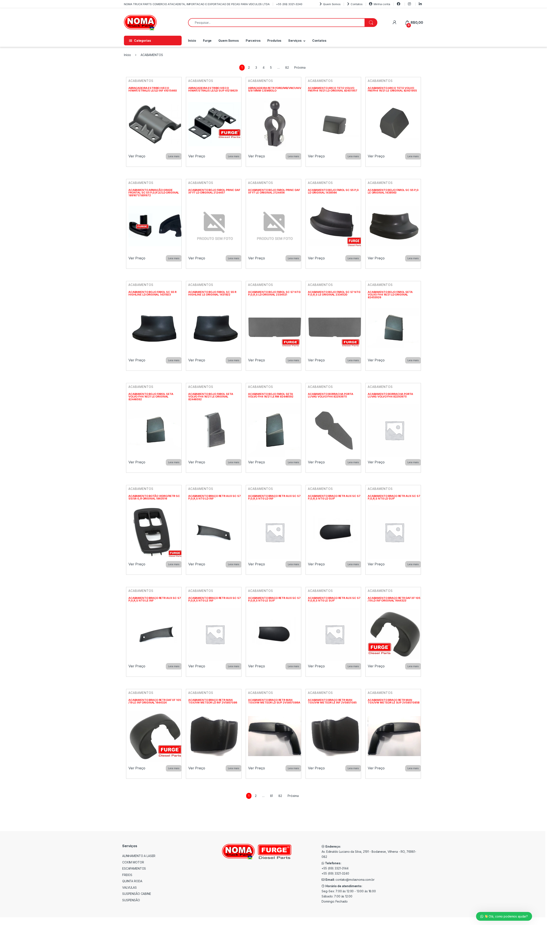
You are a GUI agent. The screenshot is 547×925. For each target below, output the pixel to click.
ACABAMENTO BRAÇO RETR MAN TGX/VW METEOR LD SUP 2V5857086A (274, 701)
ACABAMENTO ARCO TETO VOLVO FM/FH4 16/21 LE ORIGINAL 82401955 (392, 89)
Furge (207, 40)
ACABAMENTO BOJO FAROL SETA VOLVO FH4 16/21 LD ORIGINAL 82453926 (390, 294)
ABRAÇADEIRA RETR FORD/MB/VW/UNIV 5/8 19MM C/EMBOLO (274, 89)
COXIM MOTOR (133, 862)
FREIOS (127, 875)
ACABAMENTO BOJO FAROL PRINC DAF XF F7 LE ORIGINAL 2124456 (274, 191)
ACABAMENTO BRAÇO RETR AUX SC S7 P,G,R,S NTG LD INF (214, 497)
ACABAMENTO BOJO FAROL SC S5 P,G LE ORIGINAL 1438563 (393, 191)
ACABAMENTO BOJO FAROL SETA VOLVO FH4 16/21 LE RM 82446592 (270, 395)
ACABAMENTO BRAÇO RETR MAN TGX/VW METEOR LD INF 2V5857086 (212, 701)
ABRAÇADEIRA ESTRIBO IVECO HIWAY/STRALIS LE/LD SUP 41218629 (213, 89)
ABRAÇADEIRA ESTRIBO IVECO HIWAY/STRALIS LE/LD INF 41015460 (152, 89)
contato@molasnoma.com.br (355, 879)
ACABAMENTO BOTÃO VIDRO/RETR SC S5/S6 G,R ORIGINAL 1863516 (154, 497)
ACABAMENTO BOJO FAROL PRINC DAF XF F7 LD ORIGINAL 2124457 (214, 191)
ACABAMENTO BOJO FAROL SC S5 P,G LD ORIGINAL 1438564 (333, 191)
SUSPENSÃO (131, 900)
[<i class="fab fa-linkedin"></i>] (421, 4)
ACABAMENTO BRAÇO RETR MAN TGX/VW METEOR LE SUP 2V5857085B (393, 701)
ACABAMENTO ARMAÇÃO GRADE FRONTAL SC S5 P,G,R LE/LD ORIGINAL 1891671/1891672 (153, 192)
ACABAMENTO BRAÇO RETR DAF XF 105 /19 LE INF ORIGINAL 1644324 (154, 701)
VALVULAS (129, 887)
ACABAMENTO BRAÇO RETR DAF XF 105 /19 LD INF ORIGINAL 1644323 (394, 599)
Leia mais (173, 156)
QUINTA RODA (132, 881)
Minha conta (382, 4)
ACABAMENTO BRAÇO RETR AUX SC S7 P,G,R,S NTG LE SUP (274, 599)
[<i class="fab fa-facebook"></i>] (399, 4)
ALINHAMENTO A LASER (138, 856)
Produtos (274, 40)
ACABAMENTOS (140, 81)
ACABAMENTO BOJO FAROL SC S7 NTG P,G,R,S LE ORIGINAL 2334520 (334, 293)
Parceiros (253, 40)
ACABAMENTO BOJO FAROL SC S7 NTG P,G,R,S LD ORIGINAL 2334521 (274, 293)
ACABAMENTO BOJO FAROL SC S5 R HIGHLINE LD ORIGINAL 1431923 (152, 293)
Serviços (295, 40)
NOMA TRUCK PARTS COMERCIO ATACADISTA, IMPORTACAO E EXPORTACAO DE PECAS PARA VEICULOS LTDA (197, 4)
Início (192, 40)
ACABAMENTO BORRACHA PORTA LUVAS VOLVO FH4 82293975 (330, 395)
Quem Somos (331, 4)
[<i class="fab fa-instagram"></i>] (410, 4)
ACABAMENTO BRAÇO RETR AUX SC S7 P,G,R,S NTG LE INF (154, 599)
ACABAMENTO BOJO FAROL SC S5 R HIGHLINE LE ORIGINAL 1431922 (212, 293)
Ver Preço (136, 156)
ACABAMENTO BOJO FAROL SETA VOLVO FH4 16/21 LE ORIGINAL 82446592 (150, 396)
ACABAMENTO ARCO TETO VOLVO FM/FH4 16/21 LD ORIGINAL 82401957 (332, 89)
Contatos (357, 4)
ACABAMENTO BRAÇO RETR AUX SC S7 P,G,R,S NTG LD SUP (334, 497)
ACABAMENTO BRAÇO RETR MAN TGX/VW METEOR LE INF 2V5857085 (332, 701)
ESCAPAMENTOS (134, 868)
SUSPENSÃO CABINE (136, 893)
